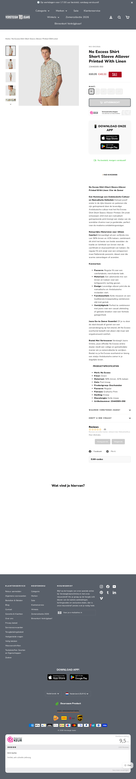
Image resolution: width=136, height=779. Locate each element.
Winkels (52, 17)
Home (7, 39)
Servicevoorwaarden (14, 627)
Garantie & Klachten (14, 614)
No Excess (94, 47)
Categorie (41, 10)
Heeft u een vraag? (100, 418)
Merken (60, 10)
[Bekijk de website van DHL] (64, 718)
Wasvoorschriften (13, 645)
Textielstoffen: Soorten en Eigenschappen (15, 651)
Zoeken (8, 657)
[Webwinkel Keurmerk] (110, 112)
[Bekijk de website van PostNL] (56, 718)
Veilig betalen (11, 641)
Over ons (9, 618)
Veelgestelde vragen (14, 636)
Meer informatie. (95, 435)
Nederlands (52, 693)
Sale (76, 10)
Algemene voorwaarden (15, 596)
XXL (111, 91)
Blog (7, 605)
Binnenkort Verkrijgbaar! (68, 23)
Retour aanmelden (13, 591)
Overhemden (115, 385)
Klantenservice (92, 10)
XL (103, 91)
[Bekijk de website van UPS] (80, 718)
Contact (8, 609)
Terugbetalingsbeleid (14, 632)
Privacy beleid (11, 623)
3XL (119, 91)
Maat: (92, 86)
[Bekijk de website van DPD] (72, 718)
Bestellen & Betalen (14, 600)
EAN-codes (97, 459)
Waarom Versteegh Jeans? (104, 410)
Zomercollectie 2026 (77, 17)
